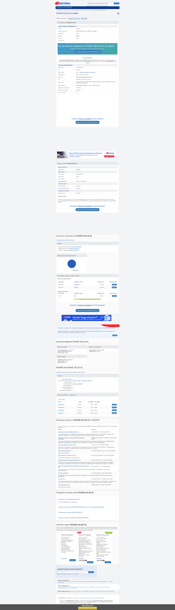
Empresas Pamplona (110, 591)
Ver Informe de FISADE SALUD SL (87, 608)
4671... (77, 72)
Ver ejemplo (63, 558)
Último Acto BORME (62, 181)
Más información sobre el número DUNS (87, 72)
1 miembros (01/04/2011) (73, 250)
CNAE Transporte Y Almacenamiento (95, 586)
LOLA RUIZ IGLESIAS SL (63, 473)
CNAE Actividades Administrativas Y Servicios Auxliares (67, 588)
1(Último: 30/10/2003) (77, 384)
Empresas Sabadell (84, 591)
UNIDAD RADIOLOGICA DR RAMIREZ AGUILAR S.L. (68, 432)
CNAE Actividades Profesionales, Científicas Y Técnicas (78, 586)
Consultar (72, 560)
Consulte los (87, 299)
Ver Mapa (95, 31)
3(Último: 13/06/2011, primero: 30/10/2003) (82, 380)
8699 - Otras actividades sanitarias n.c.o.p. (84, 77)
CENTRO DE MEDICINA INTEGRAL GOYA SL (67, 444)
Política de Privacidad (84, 598)
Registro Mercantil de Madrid (81, 85)
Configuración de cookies (100, 598)
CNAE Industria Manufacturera (63, 586)
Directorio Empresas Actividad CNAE (71, 10)
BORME (111, 581)
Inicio (62, 10)
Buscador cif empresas (70, 581)
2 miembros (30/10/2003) (75, 246)
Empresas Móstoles (92, 591)
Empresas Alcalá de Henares (101, 591)
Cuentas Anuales (61, 582)
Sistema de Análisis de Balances (102, 581)
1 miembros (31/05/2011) (73, 248)
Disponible (78, 169)
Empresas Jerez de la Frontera (75, 591)
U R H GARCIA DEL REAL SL (64, 484)
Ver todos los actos (72, 395)
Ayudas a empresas (87, 581)
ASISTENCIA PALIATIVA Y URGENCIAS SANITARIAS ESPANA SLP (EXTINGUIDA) (71, 438)
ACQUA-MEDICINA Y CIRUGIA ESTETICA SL (67, 455)
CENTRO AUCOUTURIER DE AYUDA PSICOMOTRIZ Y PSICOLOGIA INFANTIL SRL (73, 466)
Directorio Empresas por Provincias (84, 10)
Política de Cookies (91, 598)
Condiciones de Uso (75, 598)
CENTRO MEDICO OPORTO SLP (64, 450)
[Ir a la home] (62, 3)
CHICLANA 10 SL (61, 479)
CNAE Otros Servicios (105, 586)
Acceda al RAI (93, 581)
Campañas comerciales (79, 581)
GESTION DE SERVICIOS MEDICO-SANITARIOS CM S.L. (69, 460)
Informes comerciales (61, 581)
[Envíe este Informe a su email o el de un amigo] (118, 13)
